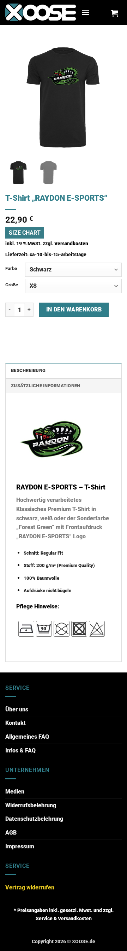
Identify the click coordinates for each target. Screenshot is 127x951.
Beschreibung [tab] (28, 370)
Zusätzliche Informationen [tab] (45, 385)
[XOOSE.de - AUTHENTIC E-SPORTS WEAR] (40, 12)
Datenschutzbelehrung (34, 818)
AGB (11, 832)
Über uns (16, 709)
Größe (11, 284)
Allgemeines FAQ (27, 736)
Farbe (11, 268)
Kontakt (15, 723)
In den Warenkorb (74, 310)
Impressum (19, 846)
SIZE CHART (25, 232)
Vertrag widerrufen (29, 887)
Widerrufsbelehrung (30, 805)
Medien (14, 791)
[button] (85, 12)
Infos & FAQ (20, 750)
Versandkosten (71, 244)
